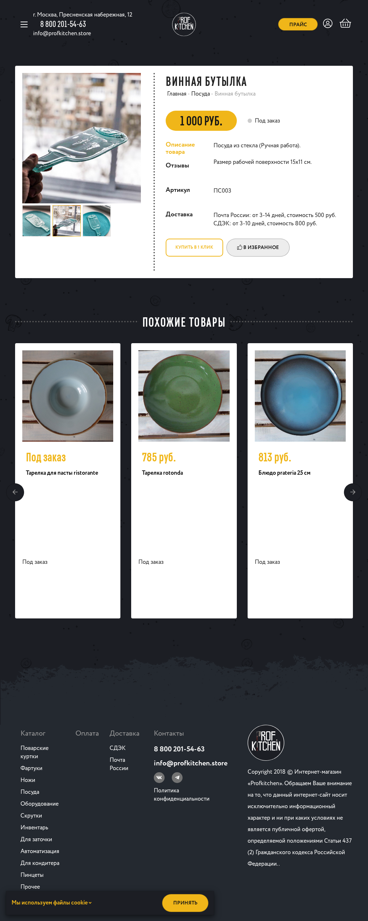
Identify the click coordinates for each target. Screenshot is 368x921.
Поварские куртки (34, 752)
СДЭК (117, 748)
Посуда (29, 792)
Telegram (177, 777)
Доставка (124, 733)
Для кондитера (39, 863)
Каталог (32, 733)
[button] (15, 492)
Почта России (119, 764)
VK (159, 777)
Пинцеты (31, 875)
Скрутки (31, 816)
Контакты (169, 733)
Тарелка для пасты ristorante (62, 473)
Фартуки (31, 768)
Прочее (30, 887)
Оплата (87, 733)
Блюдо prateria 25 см (284, 473)
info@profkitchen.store (62, 33)
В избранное (260, 247)
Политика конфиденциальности (182, 795)
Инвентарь (34, 828)
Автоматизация (39, 851)
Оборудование (39, 804)
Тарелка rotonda (162, 473)
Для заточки (36, 839)
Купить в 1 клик (194, 247)
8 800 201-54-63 (63, 23)
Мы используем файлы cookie (50, 903)
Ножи (27, 780)
